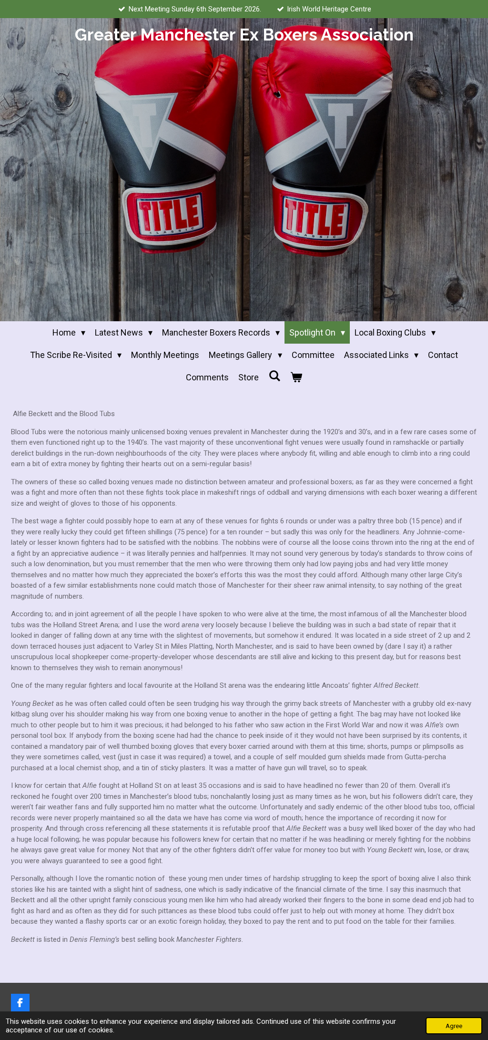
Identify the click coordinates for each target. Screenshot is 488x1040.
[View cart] (296, 377)
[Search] (274, 376)
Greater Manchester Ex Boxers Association (244, 34)
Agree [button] (454, 1026)
